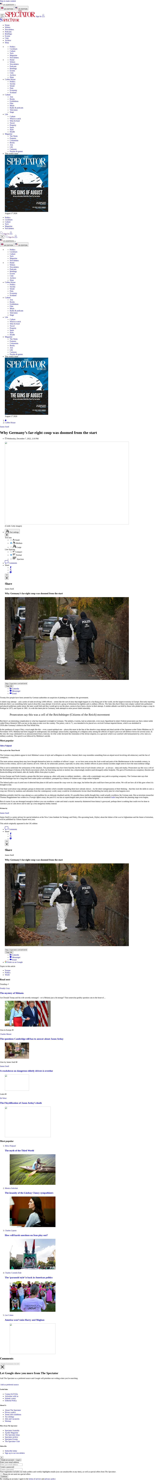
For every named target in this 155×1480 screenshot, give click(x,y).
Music (12, 106)
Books (12, 99)
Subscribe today (11, 1451)
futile (113, 797)
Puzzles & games (16, 151)
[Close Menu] (2, 237)
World (12, 86)
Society (12, 84)
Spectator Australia (12, 1430)
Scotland (13, 92)
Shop (7, 43)
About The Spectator (13, 1410)
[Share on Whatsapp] (11, 572)
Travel (12, 123)
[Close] (2, 1367)
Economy (13, 90)
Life (6, 114)
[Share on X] (11, 570)
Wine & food (15, 121)
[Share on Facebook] (11, 568)
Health (12, 132)
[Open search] (1, 234)
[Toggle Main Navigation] (2, 16)
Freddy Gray (5, 988)
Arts (11, 97)
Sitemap (8, 1421)
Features (13, 138)
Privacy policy (10, 1412)
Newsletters (9, 29)
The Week (14, 136)
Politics (12, 47)
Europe (7, 970)
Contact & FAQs (11, 1394)
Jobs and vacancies (12, 1419)
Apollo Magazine (11, 1433)
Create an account (7, 1460)
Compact (18, 552)
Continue (4, 1476)
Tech (11, 53)
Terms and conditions (13, 1414)
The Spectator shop (12, 1435)
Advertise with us (11, 1396)
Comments (12, 563)
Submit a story (10, 1398)
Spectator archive (11, 1437)
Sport (12, 127)
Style (12, 130)
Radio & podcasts (16, 108)
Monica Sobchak (11, 1188)
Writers (7, 27)
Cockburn (13, 49)
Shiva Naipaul (6, 746)
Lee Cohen (9, 1315)
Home (7, 25)
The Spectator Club (12, 1441)
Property (13, 125)
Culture (12, 51)
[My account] (43, 16)
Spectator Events (11, 1439)
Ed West (3, 1098)
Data (11, 88)
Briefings (8, 34)
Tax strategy (9, 1417)
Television (14, 110)
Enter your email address (9, 1462)
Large (19, 547)
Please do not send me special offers (16, 1474)
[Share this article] (7, 575)
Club (7, 38)
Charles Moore (5, 1034)
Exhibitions (14, 101)
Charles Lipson (10, 1230)
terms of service (35, 1479)
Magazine (13, 55)
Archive (8, 40)
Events (7, 36)
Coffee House (10, 79)
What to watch (15, 119)
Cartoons (13, 149)
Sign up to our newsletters (15, 1453)
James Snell (4, 813)
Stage (12, 112)
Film (11, 103)
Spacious (20, 559)
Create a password (7, 1467)
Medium (19, 543)
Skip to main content (8, 1)
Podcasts (8, 32)
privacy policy (50, 1479)
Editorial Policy (11, 1401)
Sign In (38, 16)
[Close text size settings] (7, 535)
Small (17, 540)
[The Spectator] (20, 16)
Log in (18, 1460)
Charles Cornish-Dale (13, 1273)
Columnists (14, 140)
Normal (19, 555)
